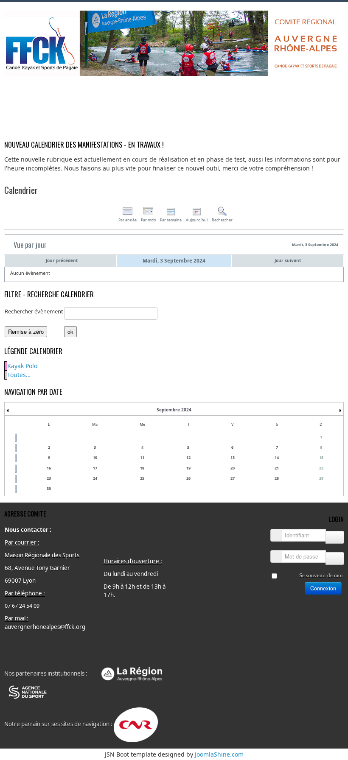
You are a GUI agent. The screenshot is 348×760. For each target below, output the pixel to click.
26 (188, 478)
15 (321, 457)
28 (277, 478)
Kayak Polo (22, 366)
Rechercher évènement (34, 311)
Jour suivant (288, 260)
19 (188, 468)
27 (232, 478)
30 (49, 488)
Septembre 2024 (174, 410)
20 (232, 468)
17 (95, 468)
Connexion (323, 588)
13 (232, 457)
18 (142, 468)
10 (95, 457)
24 (95, 478)
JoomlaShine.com (219, 754)
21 (277, 468)
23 (49, 478)
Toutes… (19, 375)
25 (142, 478)
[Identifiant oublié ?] (335, 537)
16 (49, 468)
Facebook (337, 87)
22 (321, 468)
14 (277, 457)
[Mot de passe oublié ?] (335, 558)
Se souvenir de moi (321, 575)
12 (188, 457)
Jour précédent (62, 260)
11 (142, 457)
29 (321, 478)
